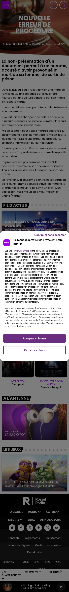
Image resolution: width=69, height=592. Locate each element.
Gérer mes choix (34, 350)
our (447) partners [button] (21, 250)
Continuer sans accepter (50, 235)
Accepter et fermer (34, 338)
